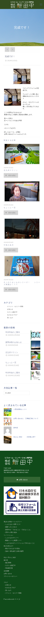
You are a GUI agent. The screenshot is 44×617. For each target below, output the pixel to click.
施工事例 (8, 563)
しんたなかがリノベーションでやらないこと (20, 543)
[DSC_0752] (12, 105)
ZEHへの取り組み (11, 532)
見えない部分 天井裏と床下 (24, 437)
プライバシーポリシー (10, 576)
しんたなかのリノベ (12, 538)
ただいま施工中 (12, 312)
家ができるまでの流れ (12, 548)
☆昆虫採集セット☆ (20, 409)
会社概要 (6, 571)
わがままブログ (12, 315)
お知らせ (10, 309)
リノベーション (8, 535)
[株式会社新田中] (22, 4)
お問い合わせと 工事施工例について (25, 418)
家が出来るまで (8, 546)
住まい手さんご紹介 (10, 557)
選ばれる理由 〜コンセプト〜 (13, 521)
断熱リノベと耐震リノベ (13, 540)
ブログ (6, 582)
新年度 (15, 428)
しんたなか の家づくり (12, 524)
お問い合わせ (23, 480)
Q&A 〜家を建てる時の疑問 (14, 551)
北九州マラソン (11, 170)
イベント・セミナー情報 (15, 306)
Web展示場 (9, 568)
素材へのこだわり (11, 527)
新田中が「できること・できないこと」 (18, 529)
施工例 (6, 560)
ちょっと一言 (10, 207)
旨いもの (10, 318)
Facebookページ (12, 599)
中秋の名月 (9, 245)
